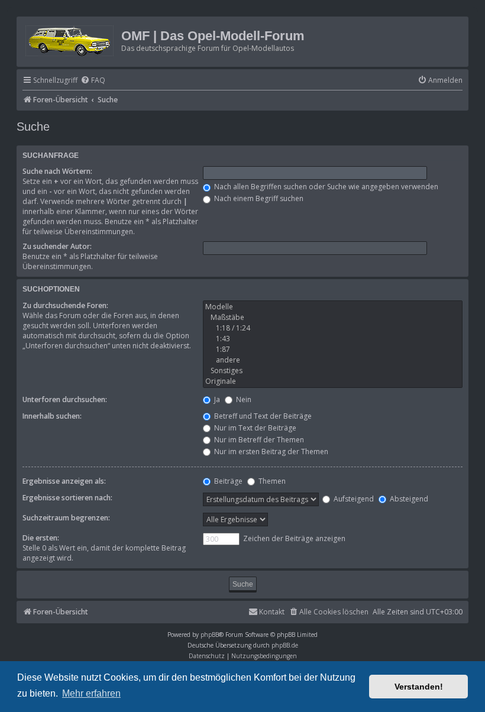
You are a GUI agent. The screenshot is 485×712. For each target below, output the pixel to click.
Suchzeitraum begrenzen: (66, 518)
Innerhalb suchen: (52, 416)
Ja (216, 399)
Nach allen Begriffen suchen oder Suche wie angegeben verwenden (325, 187)
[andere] (332, 360)
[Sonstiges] (332, 370)
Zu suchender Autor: (57, 246)
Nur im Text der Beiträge (254, 428)
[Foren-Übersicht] (70, 39)
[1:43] (332, 339)
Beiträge (227, 481)
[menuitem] (92, 81)
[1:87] (332, 349)
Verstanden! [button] (419, 686)
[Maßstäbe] (332, 317)
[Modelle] (332, 307)
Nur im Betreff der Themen (258, 440)
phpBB (210, 634)
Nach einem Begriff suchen (257, 198)
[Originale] (332, 381)
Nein (242, 399)
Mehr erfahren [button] (91, 693)
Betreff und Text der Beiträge (262, 416)
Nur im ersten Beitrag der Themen (270, 451)
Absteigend (408, 499)
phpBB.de (284, 645)
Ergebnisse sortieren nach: (67, 498)
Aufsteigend (353, 499)
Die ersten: (40, 538)
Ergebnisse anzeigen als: (64, 481)
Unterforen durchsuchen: (64, 399)
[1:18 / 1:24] (332, 328)
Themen (271, 481)
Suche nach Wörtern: (57, 171)
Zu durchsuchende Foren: (65, 305)
